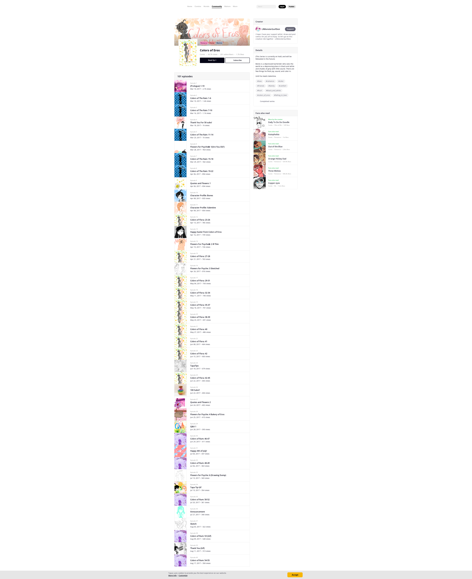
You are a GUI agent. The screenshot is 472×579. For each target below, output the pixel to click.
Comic (202, 54)
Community (217, 6)
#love (259, 81)
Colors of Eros (210, 50)
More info (172, 575)
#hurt (259, 90)
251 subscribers (227, 54)
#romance (270, 81)
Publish (291, 6)
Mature (227, 6)
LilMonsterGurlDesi (271, 29)
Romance (204, 43)
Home (189, 6)
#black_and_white (273, 90)
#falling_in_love (280, 95)
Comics (198, 6)
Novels (206, 6)
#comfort (282, 86)
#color (281, 81)
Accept (295, 574)
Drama (211, 43)
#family (271, 86)
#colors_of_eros (263, 95)
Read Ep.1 (212, 60)
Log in (282, 6)
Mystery (219, 43)
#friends (260, 86)
